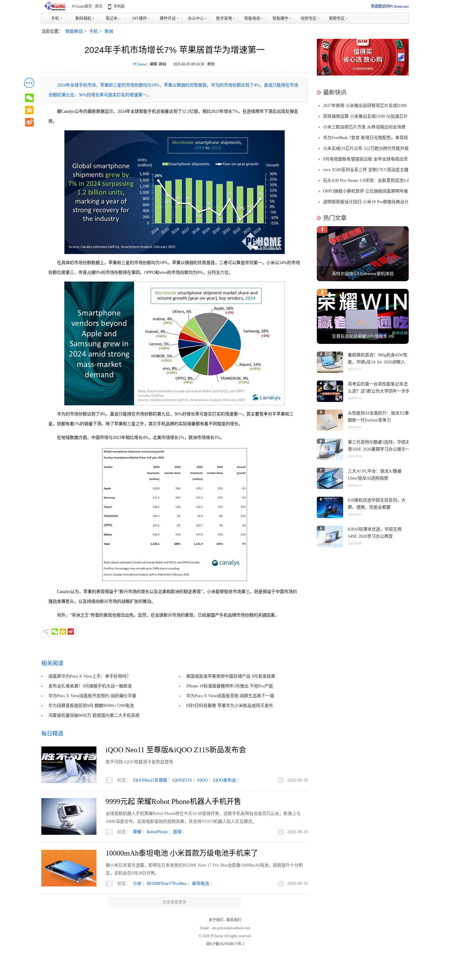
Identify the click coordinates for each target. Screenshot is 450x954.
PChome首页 (82, 6)
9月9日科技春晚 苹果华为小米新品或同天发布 (229, 705)
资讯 (98, 6)
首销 (177, 832)
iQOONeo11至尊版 (150, 780)
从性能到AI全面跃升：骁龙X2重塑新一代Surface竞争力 (378, 416)
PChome (139, 64)
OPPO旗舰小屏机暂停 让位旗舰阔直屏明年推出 (365, 193)
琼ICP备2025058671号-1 (225, 944)
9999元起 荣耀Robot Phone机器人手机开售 (173, 801)
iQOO (202, 780)
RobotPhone (157, 832)
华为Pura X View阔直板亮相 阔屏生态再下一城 (230, 696)
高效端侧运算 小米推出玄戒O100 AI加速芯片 (365, 116)
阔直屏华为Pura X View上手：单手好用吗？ (89, 676)
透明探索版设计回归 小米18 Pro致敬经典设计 (366, 202)
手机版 (119, 6)
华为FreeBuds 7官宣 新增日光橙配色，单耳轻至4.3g (365, 139)
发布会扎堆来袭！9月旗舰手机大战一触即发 (90, 686)
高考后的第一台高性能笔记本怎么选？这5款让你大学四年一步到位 (379, 391)
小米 (137, 883)
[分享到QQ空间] (63, 631)
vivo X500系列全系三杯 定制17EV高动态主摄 (365, 170)
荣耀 (137, 832)
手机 (93, 31)
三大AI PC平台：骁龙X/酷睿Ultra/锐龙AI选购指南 (375, 475)
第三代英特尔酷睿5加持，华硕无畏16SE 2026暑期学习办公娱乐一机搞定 (379, 449)
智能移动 (74, 31)
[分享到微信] (55, 631)
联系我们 (234, 920)
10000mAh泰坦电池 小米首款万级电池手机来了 (182, 853)
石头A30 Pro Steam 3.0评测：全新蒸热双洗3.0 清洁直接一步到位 (366, 182)
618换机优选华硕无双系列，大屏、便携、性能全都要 (377, 504)
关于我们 (216, 920)
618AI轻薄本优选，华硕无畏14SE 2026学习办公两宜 (375, 533)
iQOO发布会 (224, 780)
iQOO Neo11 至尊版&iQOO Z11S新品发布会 (176, 750)
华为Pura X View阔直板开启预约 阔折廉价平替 (92, 696)
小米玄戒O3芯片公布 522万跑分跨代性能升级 (366, 148)
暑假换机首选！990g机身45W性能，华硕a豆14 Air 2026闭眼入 (377, 358)
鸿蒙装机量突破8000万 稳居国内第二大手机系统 (94, 715)
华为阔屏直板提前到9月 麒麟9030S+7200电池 (91, 705)
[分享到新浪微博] (71, 631)
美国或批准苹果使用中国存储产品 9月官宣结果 (230, 676)
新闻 (109, 31)
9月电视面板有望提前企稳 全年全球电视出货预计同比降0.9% (365, 160)
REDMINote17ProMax (167, 883)
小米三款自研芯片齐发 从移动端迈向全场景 (364, 127)
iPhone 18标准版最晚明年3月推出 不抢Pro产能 (229, 686)
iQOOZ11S (182, 780)
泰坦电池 (200, 883)
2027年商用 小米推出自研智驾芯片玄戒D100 (365, 105)
